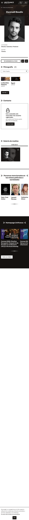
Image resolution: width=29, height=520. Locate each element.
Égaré (13, 83)
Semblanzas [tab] (14, 144)
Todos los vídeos (7, 257)
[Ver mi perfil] (26, 2)
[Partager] (22, 61)
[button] (18, 150)
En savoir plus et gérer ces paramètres (10, 514)
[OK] (14, 517)
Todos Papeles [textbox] (6, 71)
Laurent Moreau (13, 198)
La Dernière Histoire (5, 83)
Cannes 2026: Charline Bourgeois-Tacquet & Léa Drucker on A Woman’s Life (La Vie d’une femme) (9, 244)
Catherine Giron (24, 198)
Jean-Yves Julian (4, 198)
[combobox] (14, 71)
